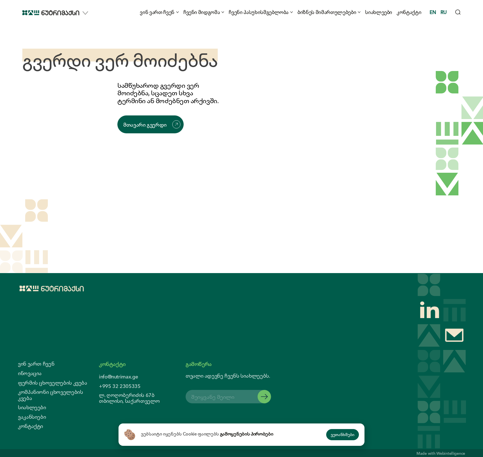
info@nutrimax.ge (118, 376)
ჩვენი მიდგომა (201, 12)
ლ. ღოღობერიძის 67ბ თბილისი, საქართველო (129, 397)
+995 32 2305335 (120, 385)
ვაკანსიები (32, 417)
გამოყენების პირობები (246, 433)
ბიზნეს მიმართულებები (326, 12)
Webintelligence (450, 453)
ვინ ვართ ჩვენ (157, 12)
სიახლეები (378, 12)
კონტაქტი (409, 12)
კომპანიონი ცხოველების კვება (50, 395)
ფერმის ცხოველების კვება (52, 383)
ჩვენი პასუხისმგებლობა (258, 12)
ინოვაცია (30, 373)
